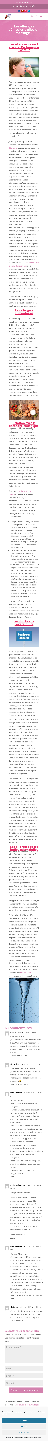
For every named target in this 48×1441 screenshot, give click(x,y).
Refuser (24, 1426)
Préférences (24, 1432)
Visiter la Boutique (23, 6)
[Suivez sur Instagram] (25, 11)
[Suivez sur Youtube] (22, 11)
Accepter (24, 1420)
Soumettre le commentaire (26, 1390)
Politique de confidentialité (14, 1438)
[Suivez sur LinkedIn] (29, 11)
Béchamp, (13, 148)
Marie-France (16, 1093)
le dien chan (25, 972)
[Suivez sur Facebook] (19, 11)
